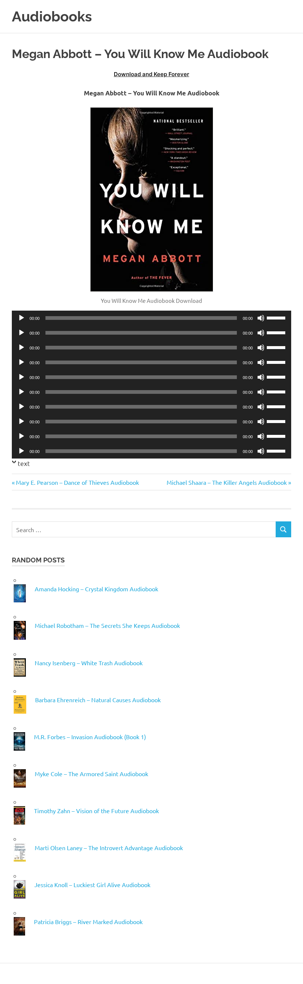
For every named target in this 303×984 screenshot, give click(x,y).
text (24, 463)
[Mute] (261, 318)
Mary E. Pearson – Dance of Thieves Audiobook (77, 482)
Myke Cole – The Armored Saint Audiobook (91, 773)
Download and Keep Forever (151, 74)
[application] (151, 318)
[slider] (277, 317)
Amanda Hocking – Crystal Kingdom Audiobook (96, 588)
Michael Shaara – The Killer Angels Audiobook (227, 482)
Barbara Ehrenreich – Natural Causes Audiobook (98, 699)
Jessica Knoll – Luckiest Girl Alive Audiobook (92, 884)
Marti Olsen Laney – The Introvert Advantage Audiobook (109, 847)
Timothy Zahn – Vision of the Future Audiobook (96, 810)
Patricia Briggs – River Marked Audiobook (88, 921)
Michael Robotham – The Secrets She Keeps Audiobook (107, 625)
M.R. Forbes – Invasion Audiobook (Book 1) (90, 736)
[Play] (21, 318)
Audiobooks (52, 16)
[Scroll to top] (290, 971)
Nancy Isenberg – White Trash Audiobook (89, 662)
